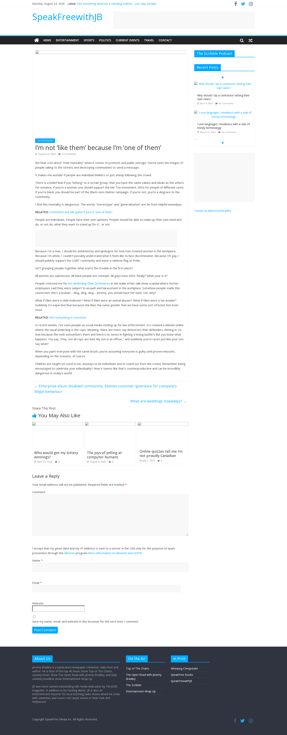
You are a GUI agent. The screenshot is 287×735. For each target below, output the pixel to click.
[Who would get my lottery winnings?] (57, 424)
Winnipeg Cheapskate (184, 668)
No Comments (226, 103)
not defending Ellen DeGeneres (89, 283)
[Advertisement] (184, 20)
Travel (149, 40)
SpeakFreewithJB (67, 17)
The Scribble (133, 685)
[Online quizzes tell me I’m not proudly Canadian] (163, 424)
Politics (105, 40)
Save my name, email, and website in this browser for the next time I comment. (85, 621)
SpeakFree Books (182, 675)
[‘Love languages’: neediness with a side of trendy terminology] (223, 112)
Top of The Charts (137, 668)
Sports (89, 40)
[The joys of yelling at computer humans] (110, 424)
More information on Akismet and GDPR (115, 553)
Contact (165, 40)
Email (37, 583)
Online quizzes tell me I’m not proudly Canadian (161, 453)
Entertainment (67, 40)
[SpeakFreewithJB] (36, 40)
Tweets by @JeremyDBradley (212, 211)
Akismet (69, 553)
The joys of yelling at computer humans (104, 454)
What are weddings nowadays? (158, 401)
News (47, 40)
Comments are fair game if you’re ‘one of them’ (81, 212)
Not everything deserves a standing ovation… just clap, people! (116, 3)
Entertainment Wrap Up (141, 691)
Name (37, 560)
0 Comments (69, 154)
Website (38, 603)
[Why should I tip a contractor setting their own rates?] (223, 84)
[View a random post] (250, 40)
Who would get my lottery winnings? (56, 454)
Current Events (127, 40)
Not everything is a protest (67, 317)
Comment (38, 492)
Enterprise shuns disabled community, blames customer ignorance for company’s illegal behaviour (105, 389)
